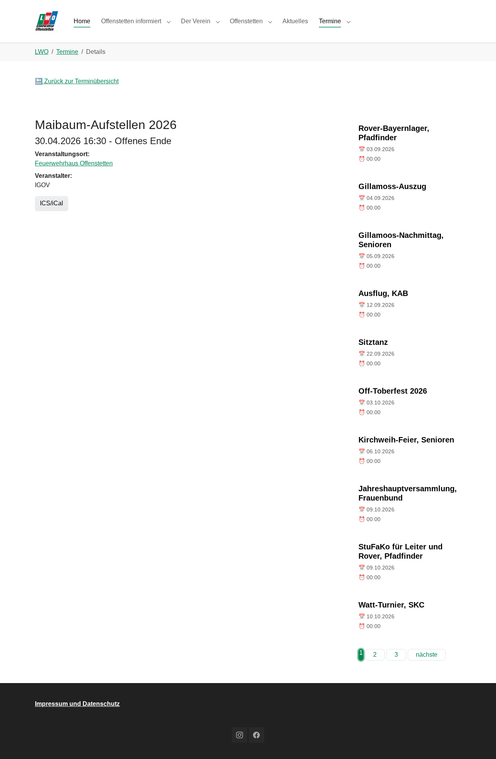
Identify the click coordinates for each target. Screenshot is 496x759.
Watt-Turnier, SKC (391, 605)
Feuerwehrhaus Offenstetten (74, 163)
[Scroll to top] (479, 742)
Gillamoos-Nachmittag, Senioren (401, 240)
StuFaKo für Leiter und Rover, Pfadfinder (400, 551)
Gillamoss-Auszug (392, 186)
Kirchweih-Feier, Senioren (406, 439)
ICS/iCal (51, 203)
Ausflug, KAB (383, 293)
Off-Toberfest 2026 (392, 391)
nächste (426, 654)
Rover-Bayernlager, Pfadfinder (393, 133)
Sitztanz (373, 342)
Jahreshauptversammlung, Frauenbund (407, 493)
